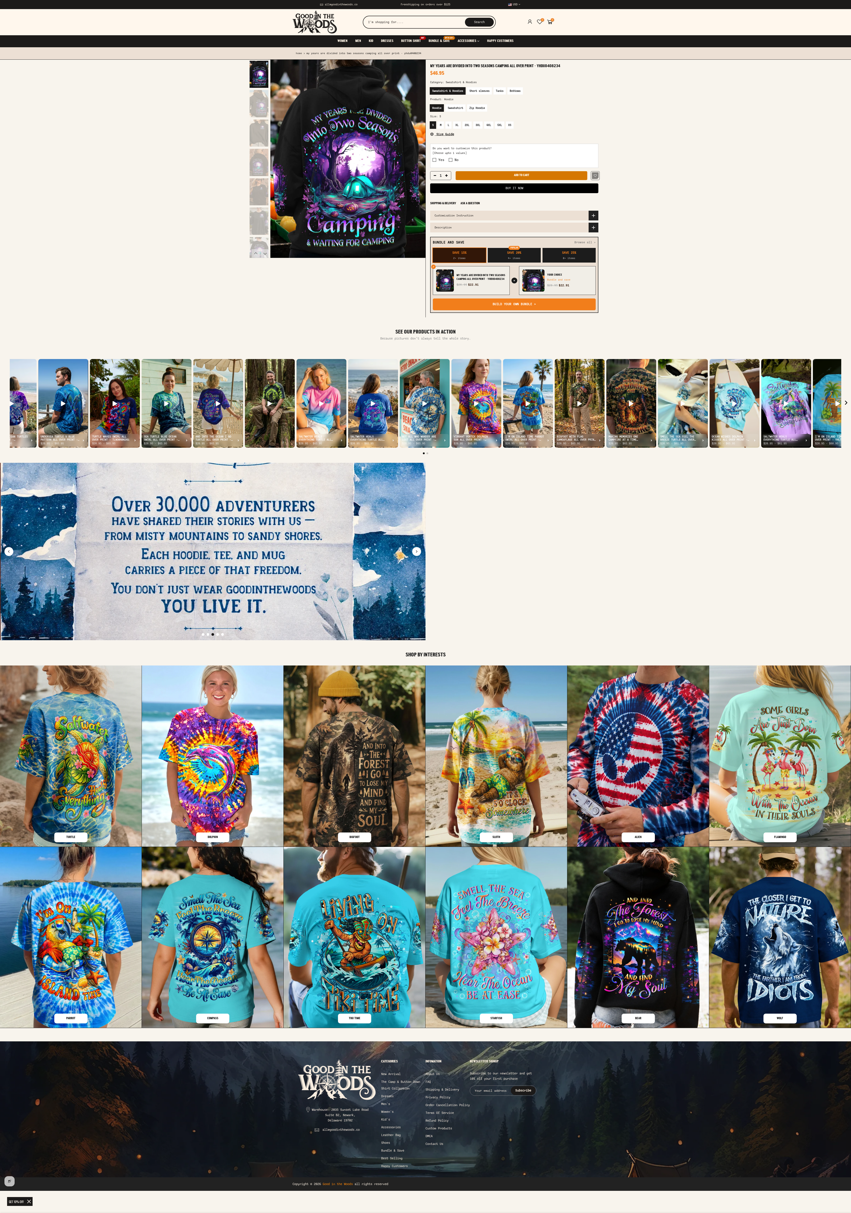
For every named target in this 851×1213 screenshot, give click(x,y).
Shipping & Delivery (443, 203)
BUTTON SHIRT (412, 40)
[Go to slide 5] (222, 634)
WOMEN (342, 41)
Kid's (385, 1119)
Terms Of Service (440, 1113)
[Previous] (278, 159)
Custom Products (439, 1128)
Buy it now (514, 188)
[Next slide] (416, 551)
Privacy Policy (438, 1097)
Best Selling (391, 1158)
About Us (433, 1074)
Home (299, 53)
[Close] (29, 1201)
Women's (387, 1111)
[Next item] (846, 403)
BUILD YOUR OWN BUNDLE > (514, 304)
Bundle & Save (392, 1150)
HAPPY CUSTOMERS (500, 41)
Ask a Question (470, 203)
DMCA (429, 1136)
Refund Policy (437, 1120)
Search (479, 22)
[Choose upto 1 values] (450, 153)
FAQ (428, 1081)
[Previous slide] (8, 551)
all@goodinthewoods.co (341, 4)
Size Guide (444, 134)
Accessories (391, 1127)
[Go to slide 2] (208, 634)
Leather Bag (391, 1135)
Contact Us (434, 1144)
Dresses (387, 1096)
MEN (358, 41)
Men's (385, 1104)
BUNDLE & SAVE (441, 40)
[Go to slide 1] (203, 634)
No (457, 160)
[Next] (418, 159)
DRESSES (387, 41)
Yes (441, 160)
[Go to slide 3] (212, 634)
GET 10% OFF (16, 1201)
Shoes (385, 1142)
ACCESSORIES (467, 41)
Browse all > (585, 242)
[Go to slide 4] (217, 634)
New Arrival (391, 1074)
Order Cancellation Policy (448, 1105)
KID (371, 41)
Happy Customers (394, 1166)
